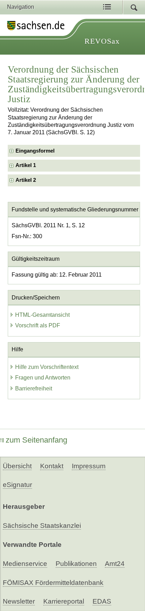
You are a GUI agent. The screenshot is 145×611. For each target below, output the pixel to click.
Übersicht (17, 466)
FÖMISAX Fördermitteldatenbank (53, 582)
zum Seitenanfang (36, 440)
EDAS (102, 601)
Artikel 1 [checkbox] (25, 165)
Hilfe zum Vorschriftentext (46, 367)
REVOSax (102, 41)
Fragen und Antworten (42, 378)
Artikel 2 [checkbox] (25, 180)
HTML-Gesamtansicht (42, 315)
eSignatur (17, 484)
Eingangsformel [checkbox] (35, 151)
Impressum (89, 466)
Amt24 (115, 563)
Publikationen (76, 563)
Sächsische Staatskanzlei (42, 525)
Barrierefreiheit (33, 388)
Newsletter (19, 601)
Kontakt (51, 466)
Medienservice (25, 563)
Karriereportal (63, 601)
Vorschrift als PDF (37, 325)
